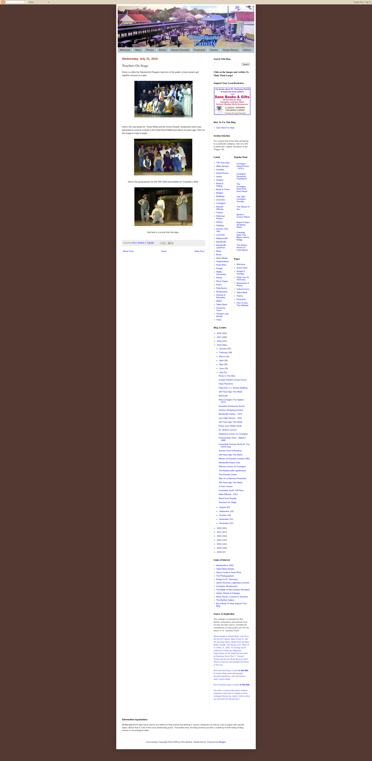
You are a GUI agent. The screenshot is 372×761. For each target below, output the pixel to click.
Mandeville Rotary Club (229, 462)
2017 (219, 337)
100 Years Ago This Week (230, 392)
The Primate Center (228, 474)
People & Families (241, 272)
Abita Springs (222, 166)
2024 (219, 544)
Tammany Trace (220, 309)
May (221, 364)
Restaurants (221, 291)
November (224, 519)
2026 (219, 552)
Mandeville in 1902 (225, 565)
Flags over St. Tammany (243, 278)
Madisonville (222, 238)
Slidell (219, 301)
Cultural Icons (243, 289)
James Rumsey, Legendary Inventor (233, 583)
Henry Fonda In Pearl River (228, 572)
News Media (222, 258)
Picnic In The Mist (227, 376)
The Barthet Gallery (225, 600)
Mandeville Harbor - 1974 (230, 414)
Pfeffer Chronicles (221, 273)
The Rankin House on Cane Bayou (242, 247)
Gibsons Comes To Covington (232, 466)
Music (219, 254)
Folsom (219, 212)
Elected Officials (219, 208)
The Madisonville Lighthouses (232, 470)
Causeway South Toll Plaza (231, 490)
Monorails (223, 395)
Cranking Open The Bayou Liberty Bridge (243, 236)
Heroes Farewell (180, 50)
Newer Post (128, 251)
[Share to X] (166, 243)
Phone (219, 278)
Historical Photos (220, 217)
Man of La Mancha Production (232, 478)
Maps (138, 50)
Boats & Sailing (219, 184)
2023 (219, 540)
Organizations (222, 261)
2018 (219, 341)
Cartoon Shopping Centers (231, 410)
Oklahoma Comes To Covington (233, 434)
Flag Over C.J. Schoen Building (233, 388)
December (224, 523)
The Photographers (225, 576)
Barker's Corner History (243, 215)
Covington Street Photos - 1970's (243, 166)
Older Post (199, 251)
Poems (214, 50)
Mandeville (221, 242)
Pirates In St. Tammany (227, 579)
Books (162, 50)
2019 (219, 345)
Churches (220, 200)
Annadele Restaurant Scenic (232, 406)
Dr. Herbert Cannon (228, 430)
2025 (219, 548)
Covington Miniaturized (226, 586)
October (223, 515)
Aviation (219, 180)
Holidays (220, 225)
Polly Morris (221, 288)
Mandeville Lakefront (221, 246)
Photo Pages (222, 281)
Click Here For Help (225, 128)
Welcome (125, 50)
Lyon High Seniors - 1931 (230, 418)
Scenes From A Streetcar (230, 450)
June (221, 368)
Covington (221, 203)
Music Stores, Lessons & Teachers (232, 596)
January (223, 348)
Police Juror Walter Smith (230, 426)
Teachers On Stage (227, 502)
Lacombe (220, 235)
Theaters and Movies (222, 315)
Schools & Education (220, 296)
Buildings (220, 196)
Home (164, 251)
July (221, 372)
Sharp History (230, 50)
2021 (219, 532)
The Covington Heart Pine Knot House (242, 187)
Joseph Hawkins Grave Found (232, 380)
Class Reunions (226, 384)
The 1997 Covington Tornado (241, 199)
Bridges (219, 193)
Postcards (199, 50)
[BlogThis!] (163, 243)
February (223, 352)
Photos (150, 50)
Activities (220, 169)
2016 (219, 333)
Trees (218, 320)
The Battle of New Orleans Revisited (233, 589)
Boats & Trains (223, 189)
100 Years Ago (223, 162)
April (221, 360)
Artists (219, 176)
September (224, 511)
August (222, 507)
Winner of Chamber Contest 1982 (234, 458)
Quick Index (242, 268)
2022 (219, 536)
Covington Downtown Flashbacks (242, 176)
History (219, 222)
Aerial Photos (222, 173)
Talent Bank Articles (225, 569)
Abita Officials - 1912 (228, 494)
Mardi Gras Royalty (227, 498)
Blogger (222, 742)
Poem (219, 284)
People (219, 268)
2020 (219, 528)
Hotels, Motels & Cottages (228, 593)
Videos (247, 50)
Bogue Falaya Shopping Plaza (243, 224)
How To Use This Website (242, 304)
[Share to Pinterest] (172, 243)
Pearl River (221, 265)
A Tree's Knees (226, 486)
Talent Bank (221, 304)
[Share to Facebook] (169, 243)
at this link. (245, 685)
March (222, 356)
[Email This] (161, 243)
